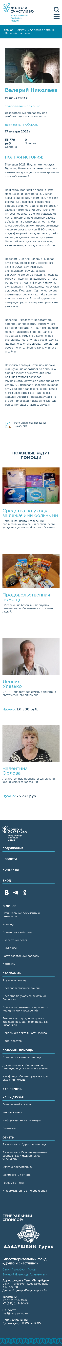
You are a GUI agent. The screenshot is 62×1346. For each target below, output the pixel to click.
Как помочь (12, 1089)
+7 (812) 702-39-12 (14, 1300)
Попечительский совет (17, 932)
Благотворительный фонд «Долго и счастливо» (18, 12)
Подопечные (12, 848)
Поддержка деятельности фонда (24, 1033)
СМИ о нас (9, 948)
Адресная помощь (42, 30)
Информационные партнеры (21, 1120)
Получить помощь (17, 1050)
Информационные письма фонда (24, 1191)
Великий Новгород (15, 1274)
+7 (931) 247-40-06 (15, 1303)
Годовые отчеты (13, 1183)
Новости (9, 859)
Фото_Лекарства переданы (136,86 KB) (30, 424)
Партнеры (9, 1128)
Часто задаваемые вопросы (20, 956)
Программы (11, 973)
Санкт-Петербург (14, 1269)
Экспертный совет (14, 940)
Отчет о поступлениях (17, 1167)
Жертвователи (12, 1112)
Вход (6, 881)
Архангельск (38, 1274)
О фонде (9, 906)
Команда (8, 924)
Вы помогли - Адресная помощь (24, 1144)
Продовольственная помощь (21, 988)
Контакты (10, 870)
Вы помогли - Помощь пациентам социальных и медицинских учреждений (24, 1155)
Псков (31, 1269)
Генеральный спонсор (17, 1104)
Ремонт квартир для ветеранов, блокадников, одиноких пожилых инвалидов (25, 1021)
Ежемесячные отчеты (16, 1175)
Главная (7, 30)
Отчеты (21, 30)
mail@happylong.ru (15, 1313)
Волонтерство (12, 1041)
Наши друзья (13, 1097)
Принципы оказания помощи (21, 1057)
